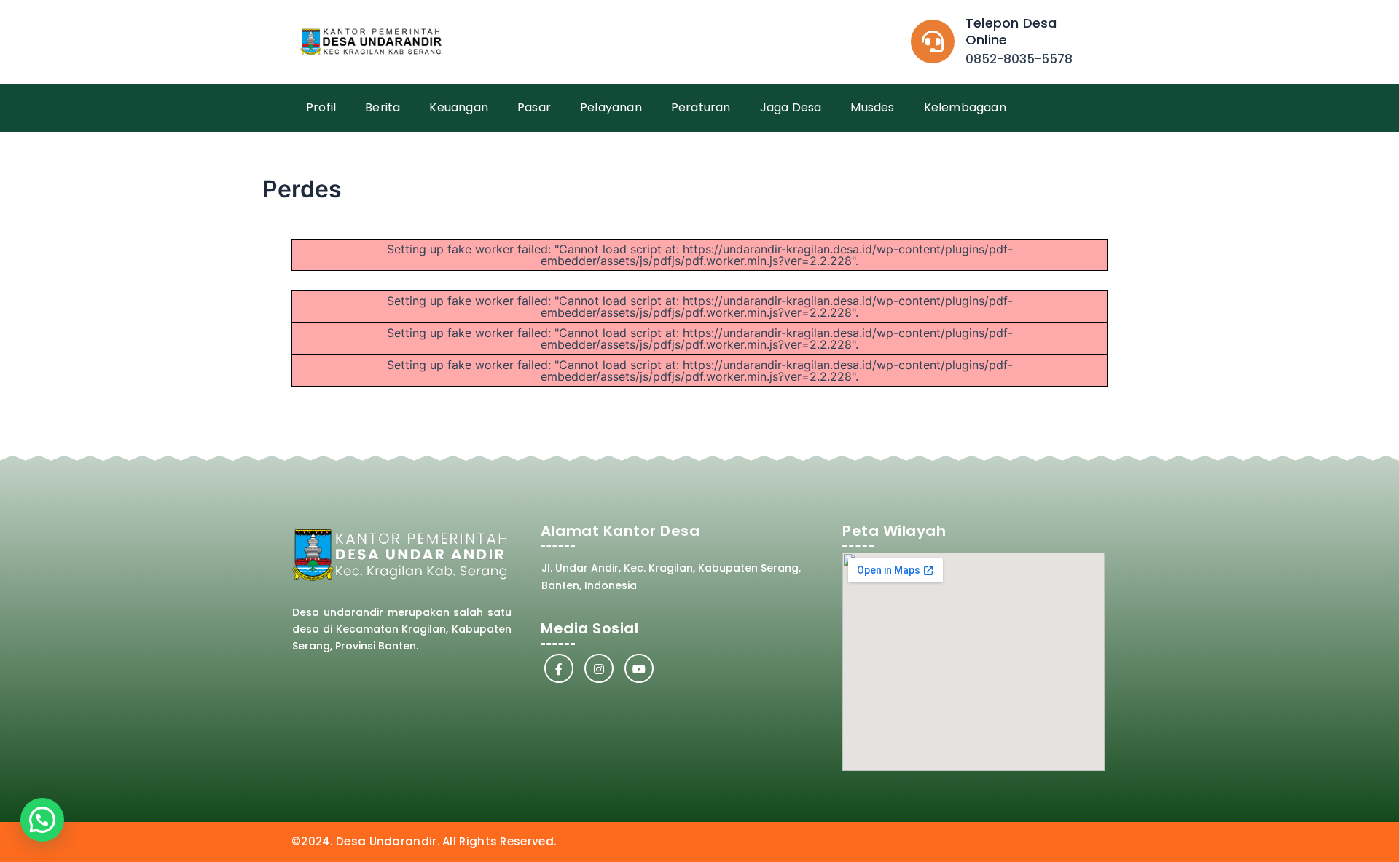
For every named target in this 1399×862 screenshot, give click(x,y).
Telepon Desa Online (1011, 31)
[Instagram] (599, 668)
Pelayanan (611, 107)
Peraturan (701, 107)
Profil (321, 107)
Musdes (872, 107)
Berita (382, 107)
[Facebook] (558, 668)
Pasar (534, 107)
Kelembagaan (965, 107)
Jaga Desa (791, 107)
